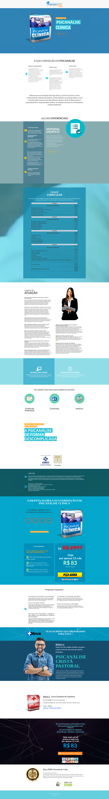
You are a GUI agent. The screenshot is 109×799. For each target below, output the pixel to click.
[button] (62, 34)
